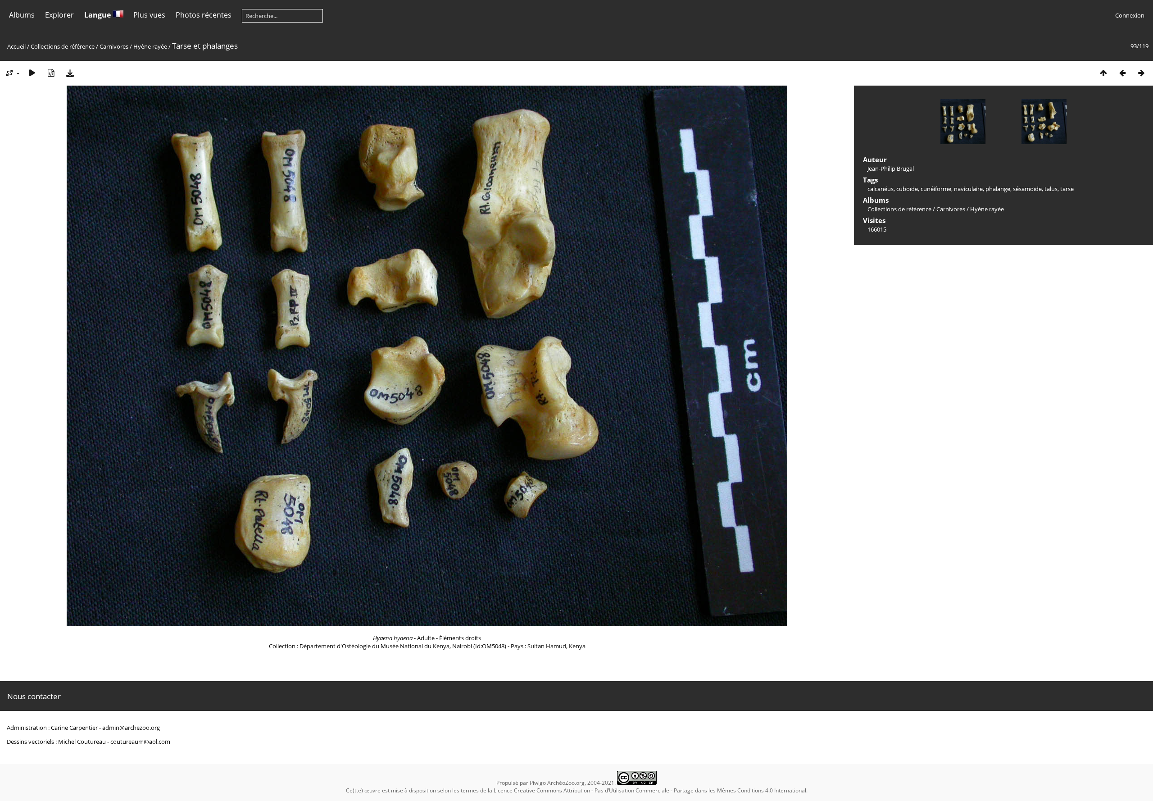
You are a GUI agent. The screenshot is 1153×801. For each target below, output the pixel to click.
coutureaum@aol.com (140, 741)
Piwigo (538, 783)
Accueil (16, 46)
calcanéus (880, 189)
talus (1051, 189)
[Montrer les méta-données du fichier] (50, 73)
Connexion (1129, 15)
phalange (997, 189)
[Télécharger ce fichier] (69, 73)
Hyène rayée (150, 46)
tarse (1067, 189)
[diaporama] (32, 73)
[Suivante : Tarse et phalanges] (1141, 73)
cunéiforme (936, 189)
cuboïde (907, 189)
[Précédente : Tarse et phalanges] (1122, 73)
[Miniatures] (1103, 73)
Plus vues (149, 15)
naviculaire (968, 189)
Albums (22, 15)
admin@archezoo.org (131, 728)
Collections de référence (63, 46)
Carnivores (114, 46)
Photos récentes (204, 15)
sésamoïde (1027, 189)
